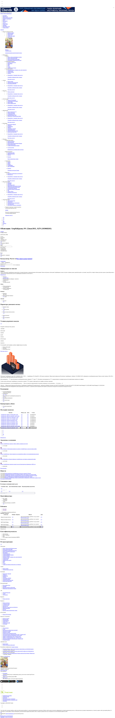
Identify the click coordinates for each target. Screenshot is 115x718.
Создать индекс (6, 605)
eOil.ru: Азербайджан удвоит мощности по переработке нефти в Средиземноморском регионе (19, 454)
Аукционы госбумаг (12, 128)
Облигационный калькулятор (14, 187)
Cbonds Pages (10, 71)
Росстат (9, 154)
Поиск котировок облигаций (13, 59)
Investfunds (5, 673)
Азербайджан (5, 277)
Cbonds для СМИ (11, 36)
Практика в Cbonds (7, 631)
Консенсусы (5, 16)
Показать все (3, 274)
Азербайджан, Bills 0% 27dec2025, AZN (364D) (10, 426)
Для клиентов (6, 628)
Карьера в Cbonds (6, 632)
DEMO (6, 210)
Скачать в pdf (23, 634)
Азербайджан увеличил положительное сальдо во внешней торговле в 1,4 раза (21, 475)
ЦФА (4, 19)
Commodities (10, 165)
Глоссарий (10, 37)
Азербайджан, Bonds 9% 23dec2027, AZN (9, 427)
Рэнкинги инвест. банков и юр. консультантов (17, 69)
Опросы (9, 73)
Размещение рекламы (7, 695)
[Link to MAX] (3, 688)
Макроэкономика (11, 153)
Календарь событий (12, 124)
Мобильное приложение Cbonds (14, 186)
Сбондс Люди (6, 27)
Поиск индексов (11, 141)
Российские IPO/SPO (12, 83)
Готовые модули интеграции (13, 202)
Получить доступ (4, 351)
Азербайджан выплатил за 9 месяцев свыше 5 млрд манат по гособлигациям (20, 474)
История (4, 510)
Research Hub (10, 33)
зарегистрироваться (10, 713)
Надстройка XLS (6, 26)
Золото (4, 22)
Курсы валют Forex (12, 144)
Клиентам (5, 697)
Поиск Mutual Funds (12, 103)
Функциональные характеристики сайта (11, 634)
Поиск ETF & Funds (12, 100)
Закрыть (2, 29)
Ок (1, 712)
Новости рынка (11, 32)
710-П (4, 593)
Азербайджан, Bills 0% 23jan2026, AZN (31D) (10, 416)
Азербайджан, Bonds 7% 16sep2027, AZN (9, 421)
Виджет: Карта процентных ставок (10, 610)
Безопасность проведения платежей (10, 630)
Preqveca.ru (5, 677)
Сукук (9, 66)
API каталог (10, 201)
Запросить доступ (9, 215)
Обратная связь (6, 696)
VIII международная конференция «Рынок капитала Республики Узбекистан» (19, 653)
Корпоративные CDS (12, 115)
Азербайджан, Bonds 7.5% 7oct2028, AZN (9, 418)
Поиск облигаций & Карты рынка (15, 57)
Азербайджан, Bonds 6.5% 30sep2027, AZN (9, 417)
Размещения (10, 126)
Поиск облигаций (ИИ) (7, 17)
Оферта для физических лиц (8, 636)
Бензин (9, 164)
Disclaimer (5, 701)
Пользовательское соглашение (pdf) (10, 699)
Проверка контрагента (12, 192)
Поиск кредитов (11, 91)
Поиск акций (10, 81)
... (3, 225)
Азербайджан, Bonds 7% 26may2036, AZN (9, 414)
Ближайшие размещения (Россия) (14, 60)
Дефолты (9, 125)
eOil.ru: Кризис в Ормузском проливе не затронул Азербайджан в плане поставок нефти (18, 448)
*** (1, 241)
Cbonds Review (6, 620)
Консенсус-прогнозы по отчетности (15, 173)
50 (3, 434)
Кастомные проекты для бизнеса (14, 205)
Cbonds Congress (14, 647)
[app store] (4, 682)
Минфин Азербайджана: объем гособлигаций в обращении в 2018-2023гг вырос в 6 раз (23, 477)
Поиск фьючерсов (12, 111)
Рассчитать (2, 266)
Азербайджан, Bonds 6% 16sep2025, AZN (9, 424)
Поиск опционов (11, 112)
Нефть (9, 163)
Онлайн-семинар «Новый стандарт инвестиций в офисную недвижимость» (18, 651)
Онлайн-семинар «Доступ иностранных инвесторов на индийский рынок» (18, 649)
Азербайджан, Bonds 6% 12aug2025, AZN (9, 423)
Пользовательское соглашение (9, 698)
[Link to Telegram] (3, 684)
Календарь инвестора (12, 131)
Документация (11, 204)
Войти (1, 13)
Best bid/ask (5, 21)
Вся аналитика (3, 468)
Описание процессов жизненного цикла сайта (12, 635)
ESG (9, 65)
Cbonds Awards (11, 72)
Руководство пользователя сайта (9, 633)
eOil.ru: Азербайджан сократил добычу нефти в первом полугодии (14, 443)
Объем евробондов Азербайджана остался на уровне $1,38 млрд (18, 473)
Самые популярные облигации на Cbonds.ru (12, 564)
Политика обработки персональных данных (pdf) (13, 638)
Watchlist (4, 25)
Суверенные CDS (11, 114)
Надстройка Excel (6, 585)
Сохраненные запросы (12, 188)
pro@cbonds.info (3, 670)
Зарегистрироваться (7, 13)
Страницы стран (11, 152)
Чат (8, 190)
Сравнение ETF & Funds (13, 101)
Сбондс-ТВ (5, 24)
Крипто (5, 23)
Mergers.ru (5, 675)
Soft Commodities (11, 166)
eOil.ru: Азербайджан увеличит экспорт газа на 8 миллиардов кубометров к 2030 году (18, 464)
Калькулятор (5, 643)
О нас (4, 629)
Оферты (9, 127)
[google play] (12, 682)
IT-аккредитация (6, 639)
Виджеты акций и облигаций (14, 189)
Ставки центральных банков (13, 145)
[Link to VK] (3, 687)
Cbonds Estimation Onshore (8, 554)
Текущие (4, 508)
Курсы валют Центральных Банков (15, 143)
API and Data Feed (11, 200)
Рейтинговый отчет (25, 517)
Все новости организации (5, 478)
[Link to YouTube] (3, 685)
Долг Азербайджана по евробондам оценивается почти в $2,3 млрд (18, 476)
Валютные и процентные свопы (14, 116)
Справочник (3, 261)
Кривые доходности (7, 18)
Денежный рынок (11, 129)
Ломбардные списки (12, 67)
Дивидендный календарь (13, 82)
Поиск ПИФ (10, 102)
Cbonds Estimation (6, 553)
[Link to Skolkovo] (6, 693)
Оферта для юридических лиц (9, 637)
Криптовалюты (11, 142)
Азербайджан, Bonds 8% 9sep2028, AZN (9, 420)
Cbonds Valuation (6, 555)
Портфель (5, 15)
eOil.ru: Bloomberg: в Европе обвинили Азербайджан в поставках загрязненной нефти (18, 459)
